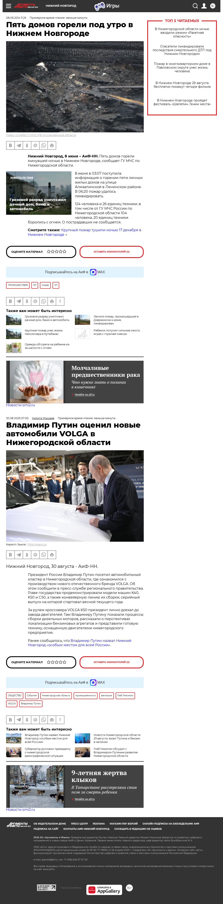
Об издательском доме (50, 823)
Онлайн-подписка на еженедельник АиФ (171, 823)
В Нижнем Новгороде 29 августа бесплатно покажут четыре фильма (182, 85)
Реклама (99, 823)
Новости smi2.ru (20, 405)
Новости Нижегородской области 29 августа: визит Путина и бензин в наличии (117, 738)
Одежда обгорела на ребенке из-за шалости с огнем (47, 346)
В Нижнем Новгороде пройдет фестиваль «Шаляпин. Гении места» (182, 102)
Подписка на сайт (46, 829)
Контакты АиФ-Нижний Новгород (86, 829)
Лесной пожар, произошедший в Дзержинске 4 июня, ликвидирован (116, 320)
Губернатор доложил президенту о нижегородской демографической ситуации (48, 752)
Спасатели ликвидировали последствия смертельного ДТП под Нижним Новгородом (182, 50)
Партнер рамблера (71, 887)
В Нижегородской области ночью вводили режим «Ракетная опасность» (182, 32)
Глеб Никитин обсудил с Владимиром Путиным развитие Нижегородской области (116, 752)
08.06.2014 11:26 (16, 17)
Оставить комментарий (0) (112, 251)
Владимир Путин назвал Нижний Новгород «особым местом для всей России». (79, 643)
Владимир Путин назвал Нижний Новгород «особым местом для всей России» (47, 738)
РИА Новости (37, 544)
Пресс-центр (79, 823)
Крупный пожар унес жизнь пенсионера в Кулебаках (44, 332)
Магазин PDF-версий (124, 823)
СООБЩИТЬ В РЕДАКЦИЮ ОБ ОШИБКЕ (138, 829)
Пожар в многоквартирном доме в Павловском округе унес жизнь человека (182, 67)
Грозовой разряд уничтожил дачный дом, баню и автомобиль (47, 318)
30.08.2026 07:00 (17, 418)
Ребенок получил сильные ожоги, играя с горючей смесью (117, 332)
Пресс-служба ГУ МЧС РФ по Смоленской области (41, 135)
